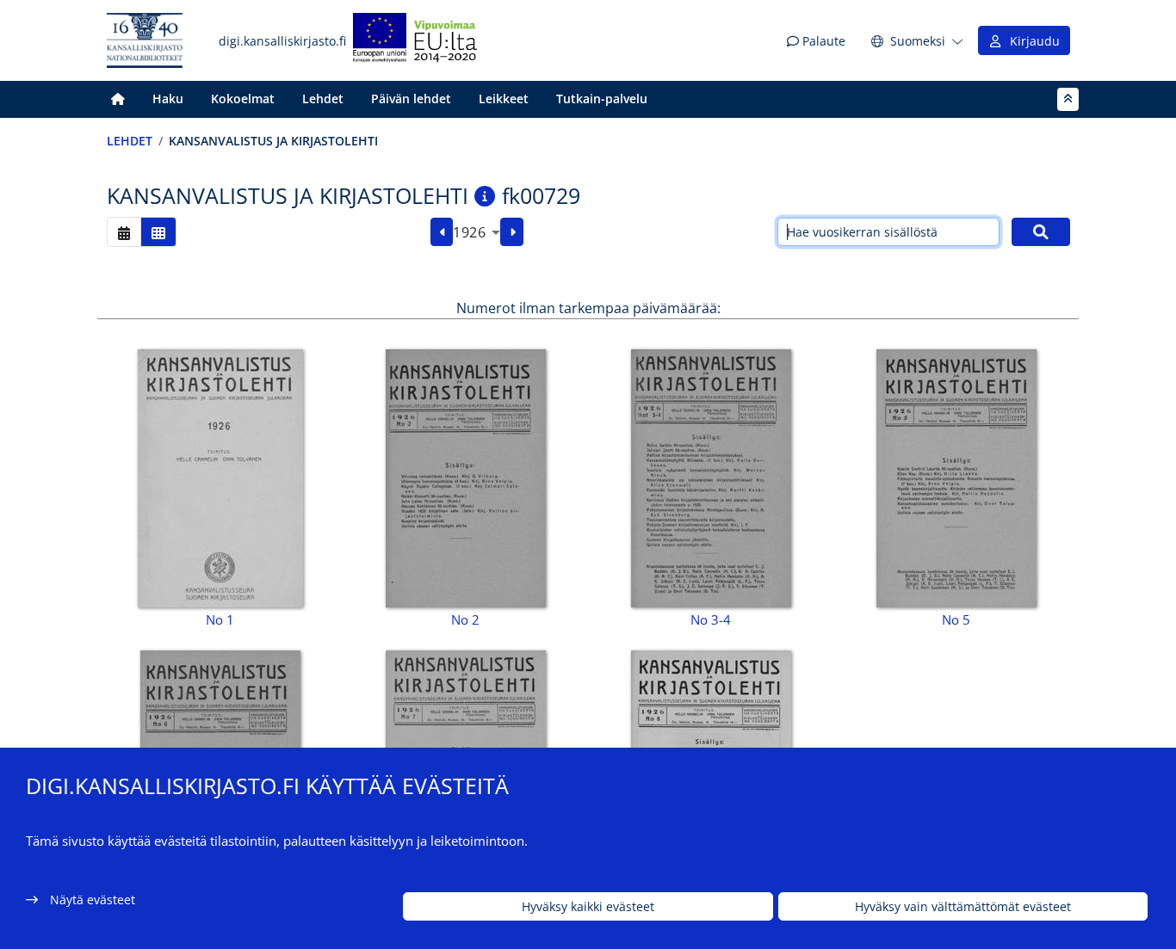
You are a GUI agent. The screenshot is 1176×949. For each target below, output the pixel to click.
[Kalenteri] (124, 232)
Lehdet (323, 98)
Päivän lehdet (411, 98)
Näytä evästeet (92, 899)
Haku (167, 98)
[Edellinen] (442, 232)
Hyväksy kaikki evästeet (588, 906)
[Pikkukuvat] (158, 232)
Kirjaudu (1031, 41)
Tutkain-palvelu (601, 98)
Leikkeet (504, 98)
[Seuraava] (511, 232)
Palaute (822, 41)
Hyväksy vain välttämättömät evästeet (963, 906)
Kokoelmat (243, 98)
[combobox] (476, 232)
